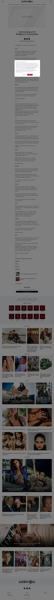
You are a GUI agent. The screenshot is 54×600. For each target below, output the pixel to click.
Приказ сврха (24, 74)
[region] (27, 68)
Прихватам (30, 74)
